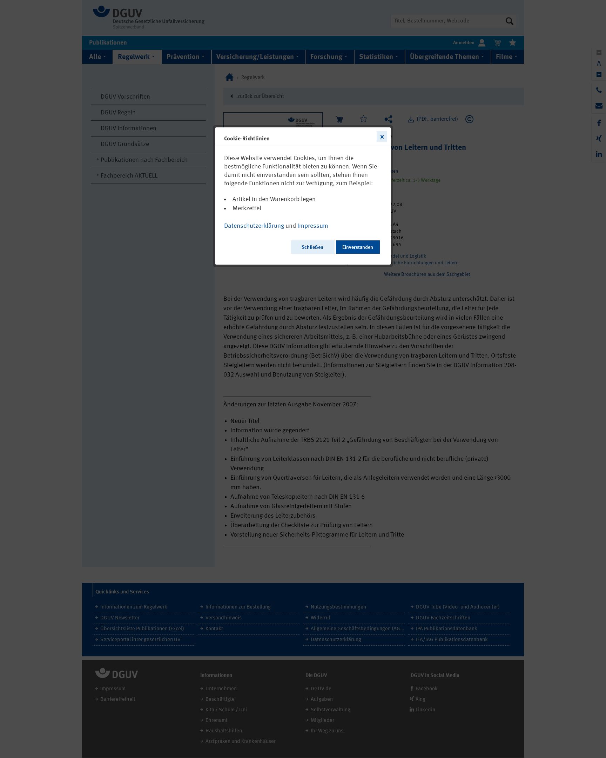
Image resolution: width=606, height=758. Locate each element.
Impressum (312, 226)
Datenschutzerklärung (254, 226)
